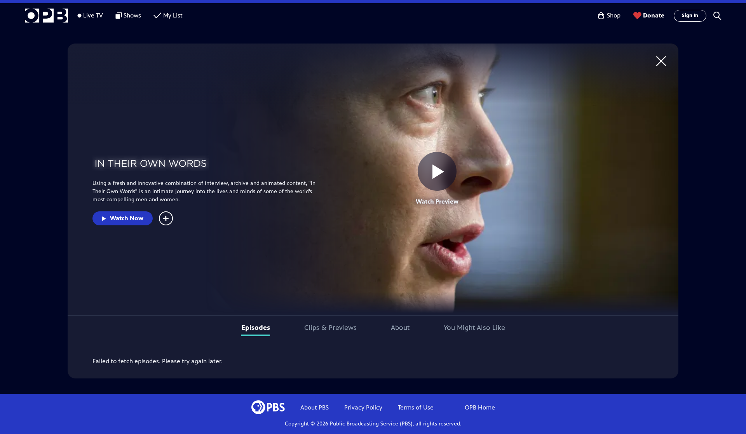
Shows (132, 15)
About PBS (314, 407)
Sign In (690, 15)
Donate (653, 15)
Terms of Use (416, 407)
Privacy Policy (363, 407)
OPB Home (480, 407)
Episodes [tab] (255, 327)
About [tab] (400, 327)
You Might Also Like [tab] (474, 327)
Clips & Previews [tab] (330, 327)
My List (173, 15)
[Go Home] (661, 61)
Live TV (93, 15)
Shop (614, 15)
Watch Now (126, 218)
